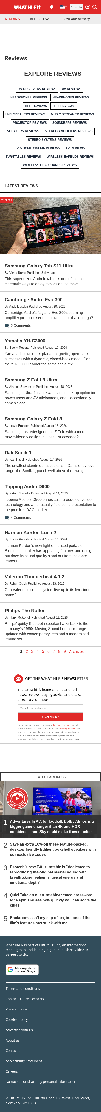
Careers (12, 1071)
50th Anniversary (76, 19)
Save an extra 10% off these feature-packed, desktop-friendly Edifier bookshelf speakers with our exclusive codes (53, 849)
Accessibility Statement (24, 1061)
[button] (94, 7)
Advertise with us (19, 1030)
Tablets (6, 200)
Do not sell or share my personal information (41, 1081)
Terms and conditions (23, 988)
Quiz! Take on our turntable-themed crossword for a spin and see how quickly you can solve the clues (53, 900)
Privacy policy (16, 1009)
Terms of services (63, 725)
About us (13, 1040)
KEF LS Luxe (39, 19)
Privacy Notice (67, 728)
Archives (76, 652)
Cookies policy (17, 1019)
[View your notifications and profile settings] (51, 7)
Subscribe (76, 7)
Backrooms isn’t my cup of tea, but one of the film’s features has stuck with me (50, 920)
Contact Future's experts (25, 999)
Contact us (14, 1050)
